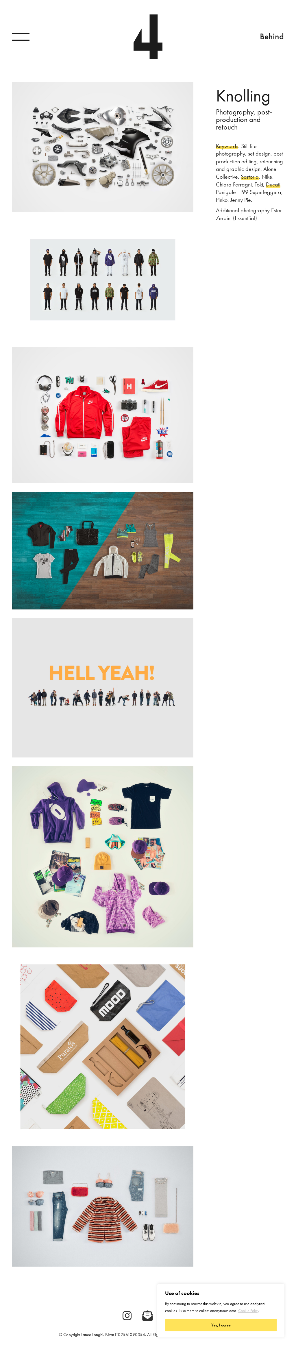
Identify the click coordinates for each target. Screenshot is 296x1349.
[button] (20, 37)
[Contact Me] (147, 1316)
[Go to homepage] (148, 36)
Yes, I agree (221, 1325)
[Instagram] (127, 1316)
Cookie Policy (248, 1310)
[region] (220, 1310)
